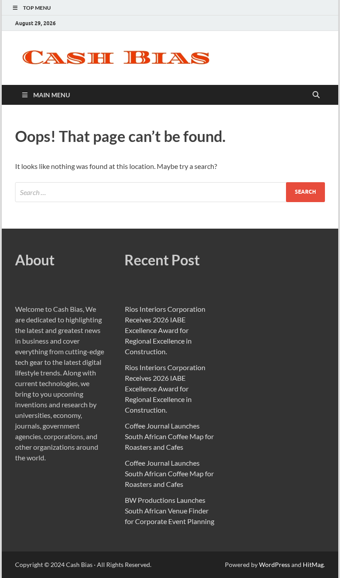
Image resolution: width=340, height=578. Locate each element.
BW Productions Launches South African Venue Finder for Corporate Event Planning (169, 510)
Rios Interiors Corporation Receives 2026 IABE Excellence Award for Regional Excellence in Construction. (165, 330)
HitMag (313, 564)
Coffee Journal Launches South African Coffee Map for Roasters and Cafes (169, 436)
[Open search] (316, 95)
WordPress (274, 564)
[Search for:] (170, 192)
